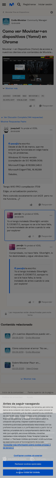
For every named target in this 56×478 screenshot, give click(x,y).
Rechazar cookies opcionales (28, 464)
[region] (28, 436)
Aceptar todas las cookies (28, 472)
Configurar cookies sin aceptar (28, 455)
